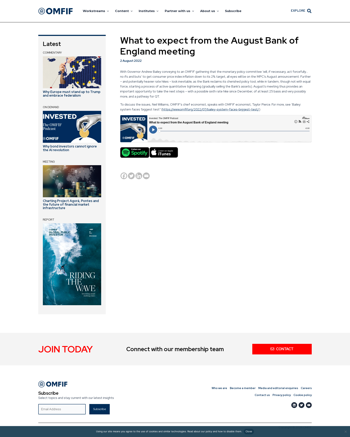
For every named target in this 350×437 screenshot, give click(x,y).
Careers (306, 388)
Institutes (147, 11)
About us (207, 11)
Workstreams (94, 11)
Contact (284, 349)
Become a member (243, 388)
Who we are (219, 388)
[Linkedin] (138, 175)
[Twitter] (131, 175)
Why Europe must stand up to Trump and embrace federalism (71, 94)
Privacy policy (282, 395)
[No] (345, 431)
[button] (107, 11)
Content (122, 11)
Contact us (262, 395)
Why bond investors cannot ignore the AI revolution (70, 148)
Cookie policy (302, 395)
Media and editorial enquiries (278, 388)
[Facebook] (123, 175)
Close (249, 431)
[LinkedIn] (294, 405)
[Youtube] (309, 405)
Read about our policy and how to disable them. (214, 431)
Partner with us (177, 11)
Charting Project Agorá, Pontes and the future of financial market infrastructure (71, 204)
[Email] (146, 175)
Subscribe (233, 11)
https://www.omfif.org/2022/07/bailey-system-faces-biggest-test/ (210, 109)
